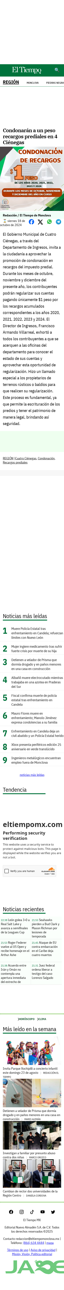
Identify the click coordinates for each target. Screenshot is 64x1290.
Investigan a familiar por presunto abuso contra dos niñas (29, 1155)
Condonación (46, 458)
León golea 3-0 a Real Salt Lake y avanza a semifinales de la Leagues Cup (15, 926)
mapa (50, 1243)
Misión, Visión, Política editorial (32, 1254)
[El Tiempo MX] (26, 73)
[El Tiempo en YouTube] (45, 1213)
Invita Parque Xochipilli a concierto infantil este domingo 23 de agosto (31, 1072)
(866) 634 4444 (33, 1243)
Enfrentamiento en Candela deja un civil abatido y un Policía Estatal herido (37, 733)
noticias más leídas (32, 775)
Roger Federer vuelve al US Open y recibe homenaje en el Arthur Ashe (15, 948)
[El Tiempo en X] (53, 1213)
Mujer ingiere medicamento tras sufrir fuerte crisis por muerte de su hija (36, 648)
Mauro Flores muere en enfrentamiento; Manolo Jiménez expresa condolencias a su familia (34, 717)
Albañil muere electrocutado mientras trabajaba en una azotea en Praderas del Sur (37, 682)
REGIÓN (11, 82)
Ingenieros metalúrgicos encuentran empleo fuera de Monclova (36, 760)
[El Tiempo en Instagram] (24, 1213)
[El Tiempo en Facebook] (14, 1213)
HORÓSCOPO (26, 1019)
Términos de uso (17, 1250)
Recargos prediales (15, 462)
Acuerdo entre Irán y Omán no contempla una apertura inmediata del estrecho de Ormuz (13, 974)
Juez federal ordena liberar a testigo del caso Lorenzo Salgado (43, 971)
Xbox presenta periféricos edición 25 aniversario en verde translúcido (36, 746)
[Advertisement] (32, 32)
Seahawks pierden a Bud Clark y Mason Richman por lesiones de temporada (45, 928)
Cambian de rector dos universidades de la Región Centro (30, 1193)
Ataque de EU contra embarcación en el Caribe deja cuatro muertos (45, 948)
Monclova (33, 82)
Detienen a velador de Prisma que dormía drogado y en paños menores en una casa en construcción (36, 664)
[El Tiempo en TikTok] (35, 1213)
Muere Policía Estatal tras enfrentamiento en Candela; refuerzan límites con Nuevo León (37, 633)
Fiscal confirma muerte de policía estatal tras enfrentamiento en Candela (34, 700)
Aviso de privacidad (43, 1250)
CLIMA (42, 1019)
